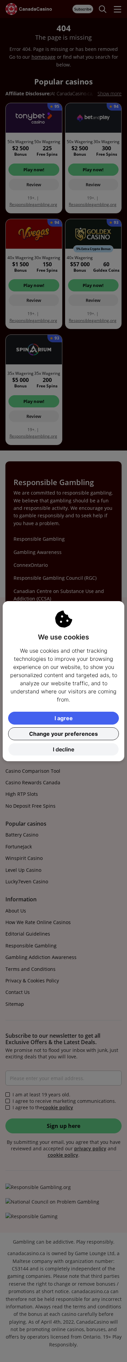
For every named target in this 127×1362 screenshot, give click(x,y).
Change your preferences (63, 733)
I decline (63, 749)
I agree (64, 718)
